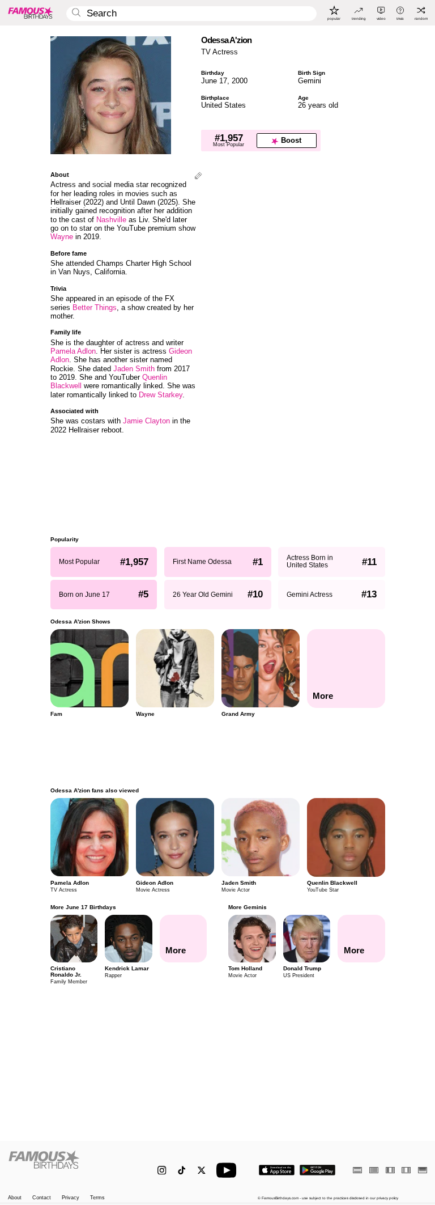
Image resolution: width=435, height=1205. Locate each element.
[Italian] (406, 1170)
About (15, 1197)
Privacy (70, 1197)
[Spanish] (357, 1170)
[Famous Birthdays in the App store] (277, 1170)
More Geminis (247, 907)
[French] (390, 1170)
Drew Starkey (160, 395)
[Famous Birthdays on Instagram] (161, 1170)
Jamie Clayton (146, 421)
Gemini (309, 81)
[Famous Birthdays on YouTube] (228, 1170)
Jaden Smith (134, 368)
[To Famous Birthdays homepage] (30, 12)
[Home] (70, 1165)
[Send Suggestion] (198, 176)
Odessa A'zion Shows (80, 621)
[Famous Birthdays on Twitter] (201, 1170)
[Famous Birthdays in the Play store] (317, 1170)
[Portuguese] (373, 1170)
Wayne (61, 236)
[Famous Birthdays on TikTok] (181, 1170)
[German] (422, 1170)
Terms (97, 1197)
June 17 (214, 81)
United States (223, 105)
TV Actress (219, 52)
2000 (240, 81)
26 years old (318, 105)
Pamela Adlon (73, 351)
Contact (41, 1197)
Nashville (111, 219)
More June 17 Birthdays (83, 907)
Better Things (94, 307)
